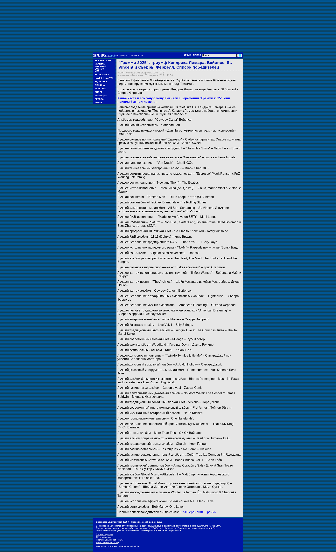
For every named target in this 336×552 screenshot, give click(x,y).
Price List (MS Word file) (107, 542)
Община (100, 85)
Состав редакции (104, 534)
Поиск (197, 55)
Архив (187, 55)
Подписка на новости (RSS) (109, 540)
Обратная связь (104, 537)
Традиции (101, 95)
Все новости (103, 60)
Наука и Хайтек (104, 78)
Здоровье (101, 81)
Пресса (99, 99)
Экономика (102, 74)
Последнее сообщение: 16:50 (146, 522)
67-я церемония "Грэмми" (199, 512)
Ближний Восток (100, 67)
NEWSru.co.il (157, 528)
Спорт (98, 92)
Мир (97, 71)
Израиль (100, 64)
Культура (100, 88)
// (130, 55)
